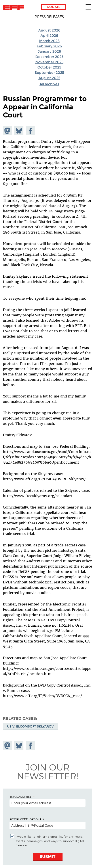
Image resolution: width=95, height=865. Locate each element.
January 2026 (49, 51)
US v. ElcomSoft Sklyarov (30, 726)
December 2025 (49, 57)
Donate (53, 7)
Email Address (21, 796)
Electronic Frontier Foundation (15, 7)
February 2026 (49, 46)
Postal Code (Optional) (27, 818)
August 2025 (49, 78)
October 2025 (49, 67)
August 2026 (49, 30)
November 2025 (49, 62)
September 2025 (49, 73)
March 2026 (49, 41)
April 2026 (49, 35)
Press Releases (49, 17)
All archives (49, 84)
